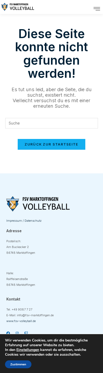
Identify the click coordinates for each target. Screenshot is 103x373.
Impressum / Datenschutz (23, 220)
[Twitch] (26, 333)
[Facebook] (8, 333)
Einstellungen (27, 350)
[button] (97, 9)
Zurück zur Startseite (51, 144)
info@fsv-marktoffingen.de (35, 315)
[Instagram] (17, 333)
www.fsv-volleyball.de (21, 321)
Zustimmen (18, 364)
